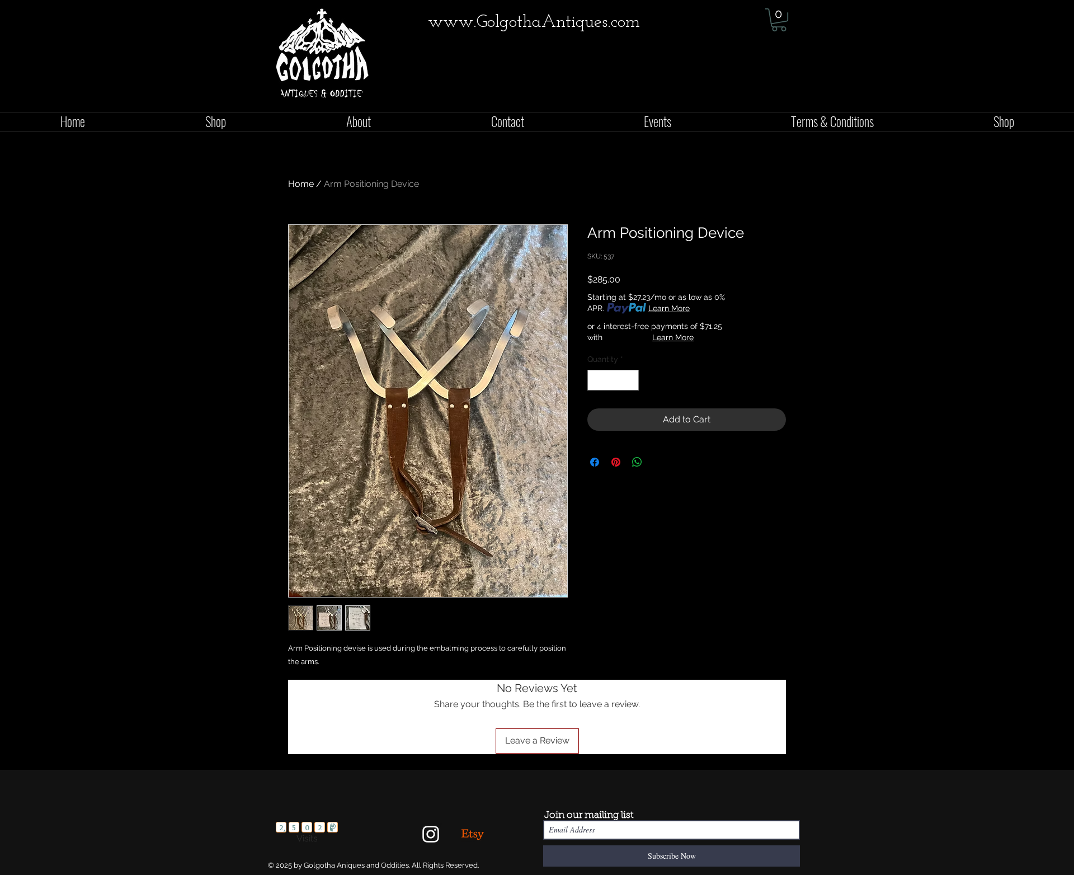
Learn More (669, 308)
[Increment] (630, 380)
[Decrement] (596, 380)
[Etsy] (472, 834)
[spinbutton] (613, 380)
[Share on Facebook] (594, 462)
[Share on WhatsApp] (637, 462)
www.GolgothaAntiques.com (534, 22)
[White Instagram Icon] (431, 834)
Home (301, 183)
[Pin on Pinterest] (616, 462)
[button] (779, 19)
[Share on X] (658, 462)
